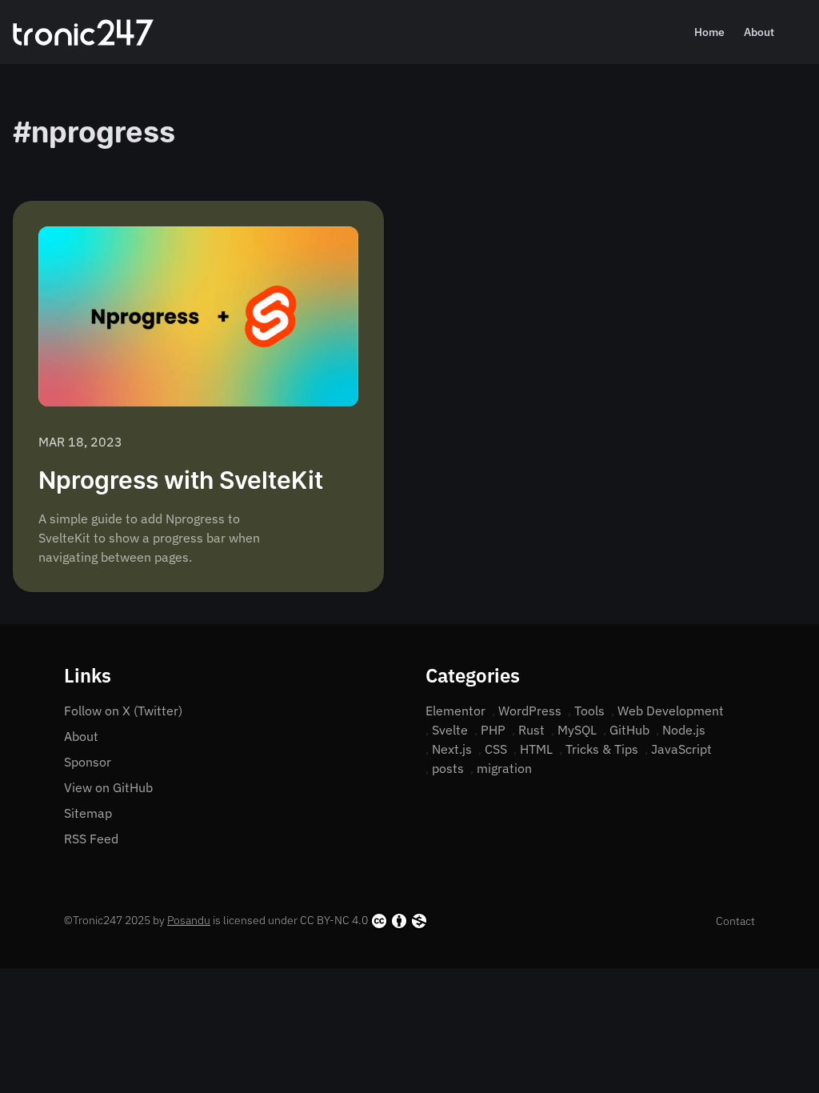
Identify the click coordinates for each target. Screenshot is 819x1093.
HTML (536, 749)
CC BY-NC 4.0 (334, 920)
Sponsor (87, 762)
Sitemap (88, 813)
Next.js (452, 749)
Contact (735, 921)
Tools (589, 711)
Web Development (670, 711)
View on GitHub (108, 787)
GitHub (629, 730)
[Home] (83, 32)
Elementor (455, 711)
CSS (496, 749)
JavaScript (681, 749)
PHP (493, 730)
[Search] (799, 32)
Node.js (683, 730)
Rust (531, 730)
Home (709, 32)
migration (504, 768)
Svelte (450, 730)
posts (448, 768)
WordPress (529, 711)
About (759, 32)
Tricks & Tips (601, 749)
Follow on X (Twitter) (123, 711)
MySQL (577, 730)
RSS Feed (91, 839)
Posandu (188, 920)
